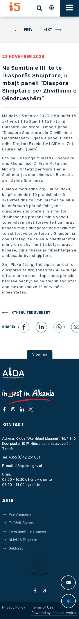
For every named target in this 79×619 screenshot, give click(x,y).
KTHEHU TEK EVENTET (31, 313)
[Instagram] (13, 409)
